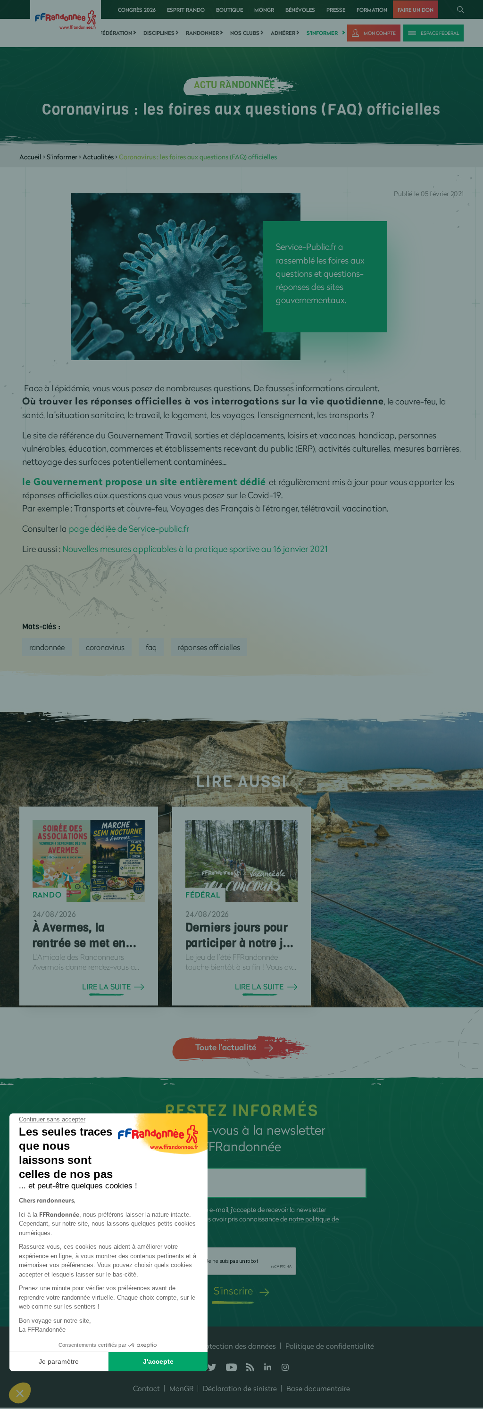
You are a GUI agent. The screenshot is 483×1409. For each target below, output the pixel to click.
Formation (372, 9)
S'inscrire (233, 1290)
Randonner (202, 33)
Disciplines (159, 33)
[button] (19, 1393)
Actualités (98, 156)
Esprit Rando (186, 9)
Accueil (30, 156)
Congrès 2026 (137, 9)
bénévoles (300, 9)
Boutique (229, 9)
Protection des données (237, 1346)
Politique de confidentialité (329, 1346)
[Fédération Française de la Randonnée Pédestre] (65, 18)
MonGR (264, 9)
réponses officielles (209, 647)
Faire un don (415, 9)
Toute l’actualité (225, 1047)
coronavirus (105, 647)
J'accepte (158, 1361)
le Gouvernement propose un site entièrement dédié (144, 481)
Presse (335, 9)
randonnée (47, 647)
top (466, 1345)
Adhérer (283, 33)
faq (151, 647)
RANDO (47, 895)
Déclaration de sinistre (240, 1388)
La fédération (112, 33)
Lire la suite (106, 986)
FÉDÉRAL (203, 895)
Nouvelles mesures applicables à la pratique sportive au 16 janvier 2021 (195, 548)
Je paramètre (59, 1361)
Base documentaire (318, 1388)
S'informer (322, 33)
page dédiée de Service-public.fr (129, 528)
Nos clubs (244, 33)
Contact (146, 1388)
